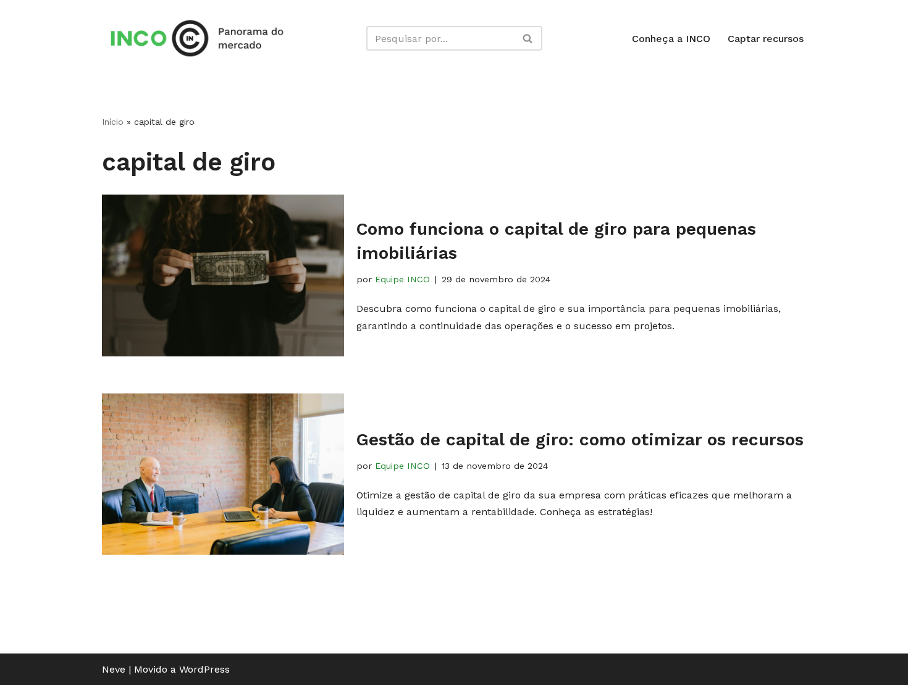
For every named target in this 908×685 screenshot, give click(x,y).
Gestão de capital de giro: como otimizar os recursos (580, 439)
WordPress (204, 669)
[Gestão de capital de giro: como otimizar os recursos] (223, 474)
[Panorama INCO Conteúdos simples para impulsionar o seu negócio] (201, 38)
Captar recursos (766, 38)
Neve (113, 669)
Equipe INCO (402, 279)
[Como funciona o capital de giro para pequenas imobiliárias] (223, 275)
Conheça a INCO (671, 38)
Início (113, 122)
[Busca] (528, 38)
